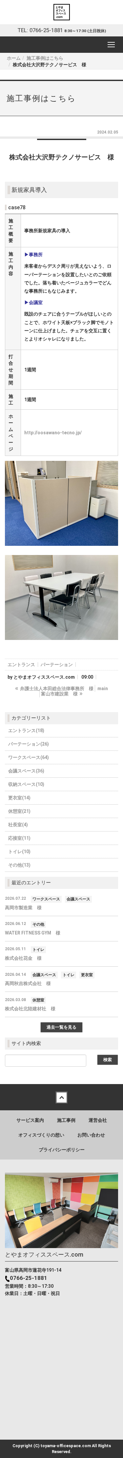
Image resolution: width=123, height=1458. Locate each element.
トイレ (38, 949)
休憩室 (38, 1000)
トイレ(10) (19, 851)
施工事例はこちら (45, 58)
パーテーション (57, 664)
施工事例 (66, 1120)
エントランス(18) (26, 730)
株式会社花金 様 (23, 958)
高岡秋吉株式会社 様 (28, 983)
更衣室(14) (19, 797)
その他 (38, 924)
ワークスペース (46, 899)
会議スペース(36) (26, 770)
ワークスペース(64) (28, 757)
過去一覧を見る (61, 1027)
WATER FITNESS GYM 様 (32, 932)
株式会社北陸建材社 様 (30, 1008)
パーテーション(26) (28, 744)
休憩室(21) (19, 811)
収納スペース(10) (26, 784)
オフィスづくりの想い (41, 1135)
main (102, 688)
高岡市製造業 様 (23, 907)
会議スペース (78, 899)
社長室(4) (18, 824)
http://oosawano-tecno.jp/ (53, 432)
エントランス (21, 664)
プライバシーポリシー (62, 1149)
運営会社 (98, 1120)
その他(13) (19, 865)
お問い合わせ (91, 1135)
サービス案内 (30, 1120)
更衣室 (87, 975)
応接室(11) (19, 838)
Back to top (61, 1097)
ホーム (14, 58)
